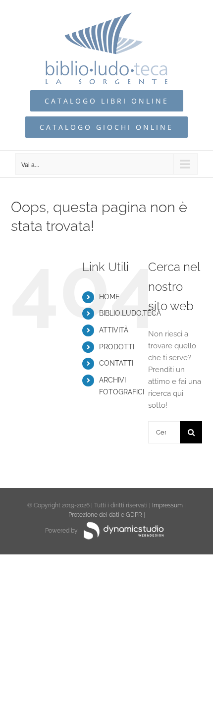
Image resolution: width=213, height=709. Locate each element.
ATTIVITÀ (113, 330)
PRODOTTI (116, 347)
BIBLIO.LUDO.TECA (130, 313)
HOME (109, 297)
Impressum (167, 505)
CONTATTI (116, 363)
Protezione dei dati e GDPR (105, 514)
